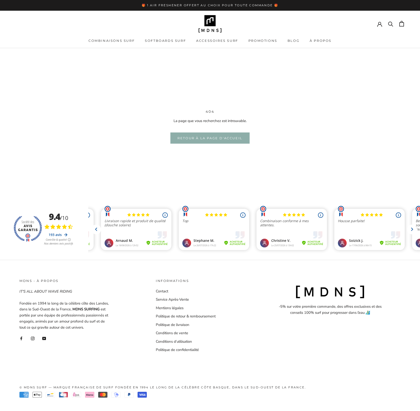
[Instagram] (33, 338)
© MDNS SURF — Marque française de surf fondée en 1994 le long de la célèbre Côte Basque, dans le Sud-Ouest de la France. (162, 387)
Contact (162, 291)
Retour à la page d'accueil (210, 138)
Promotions (262, 41)
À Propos (321, 41)
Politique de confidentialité (177, 349)
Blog (293, 41)
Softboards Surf (165, 41)
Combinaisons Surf (111, 41)
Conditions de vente (172, 333)
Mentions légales (170, 308)
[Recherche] (390, 23)
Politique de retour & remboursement (186, 316)
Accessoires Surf (217, 41)
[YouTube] (44, 338)
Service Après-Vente (172, 299)
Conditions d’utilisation (174, 341)
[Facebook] (21, 338)
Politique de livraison (172, 324)
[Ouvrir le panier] (401, 23)
